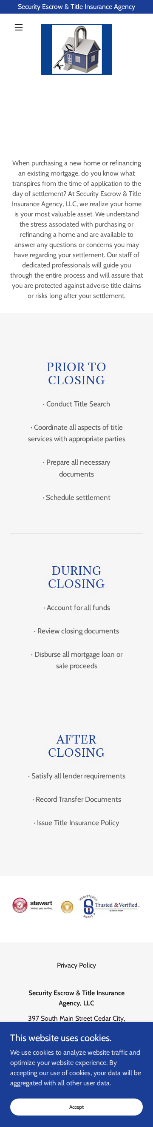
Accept (76, 1107)
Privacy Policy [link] (76, 965)
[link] (76, 27)
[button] (20, 27)
